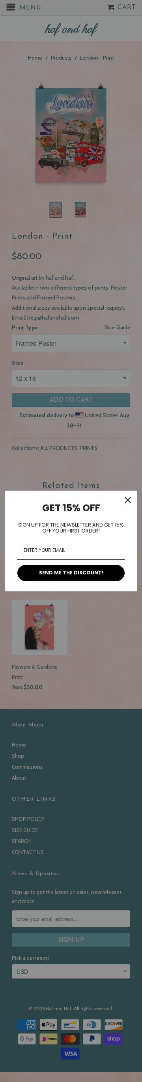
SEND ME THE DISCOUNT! (71, 572)
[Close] (127, 500)
